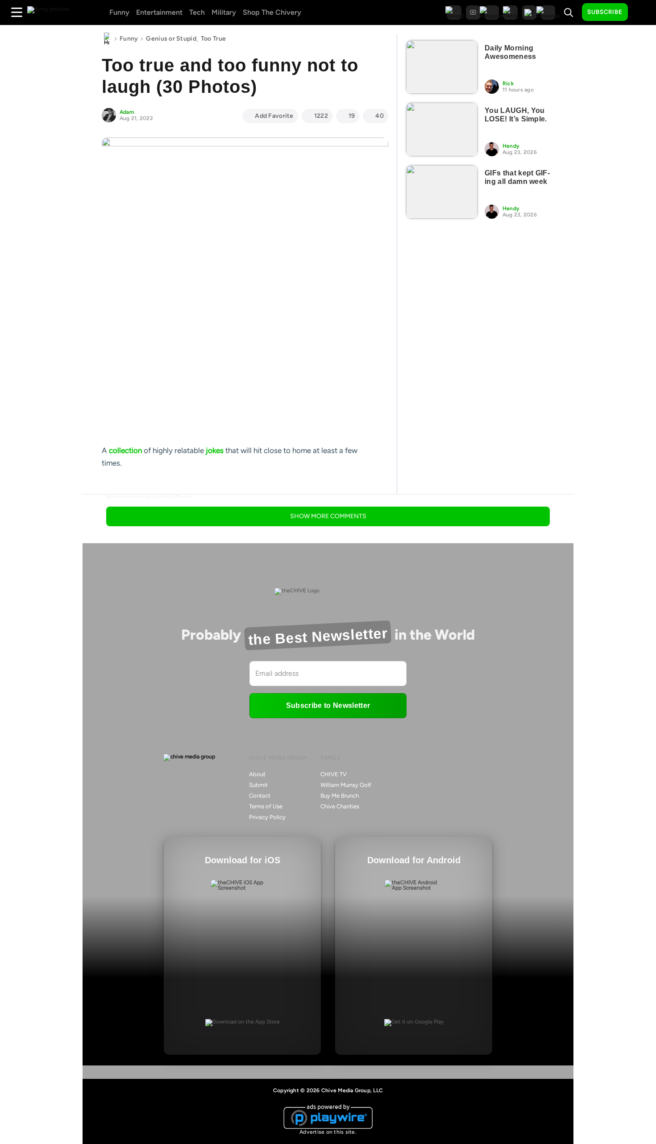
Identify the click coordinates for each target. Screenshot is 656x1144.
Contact (259, 795)
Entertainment (159, 12)
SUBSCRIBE (605, 11)
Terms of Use (265, 806)
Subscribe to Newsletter (328, 705)
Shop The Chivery (272, 12)
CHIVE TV (333, 774)
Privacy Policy (267, 817)
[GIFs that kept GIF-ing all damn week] (441, 192)
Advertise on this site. (328, 1132)
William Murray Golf (345, 785)
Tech (197, 12)
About (257, 774)
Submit (258, 785)
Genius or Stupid (171, 38)
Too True (213, 38)
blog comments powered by (149, 497)
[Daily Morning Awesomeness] (441, 67)
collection (125, 450)
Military (224, 12)
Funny (119, 12)
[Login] (642, 12)
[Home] (107, 39)
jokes (215, 450)
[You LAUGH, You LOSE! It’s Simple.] (441, 129)
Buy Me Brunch (339, 795)
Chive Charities (339, 806)
